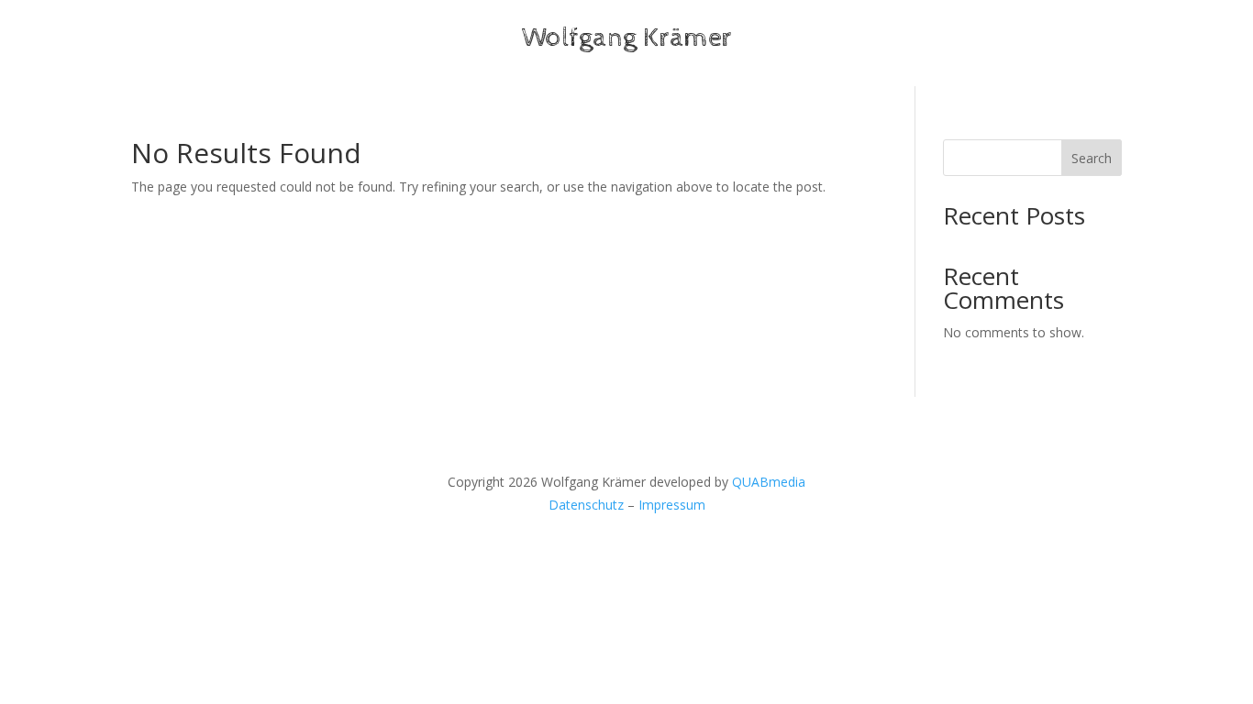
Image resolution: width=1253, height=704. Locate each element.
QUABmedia (768, 481)
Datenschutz (586, 504)
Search (1091, 158)
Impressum (671, 504)
